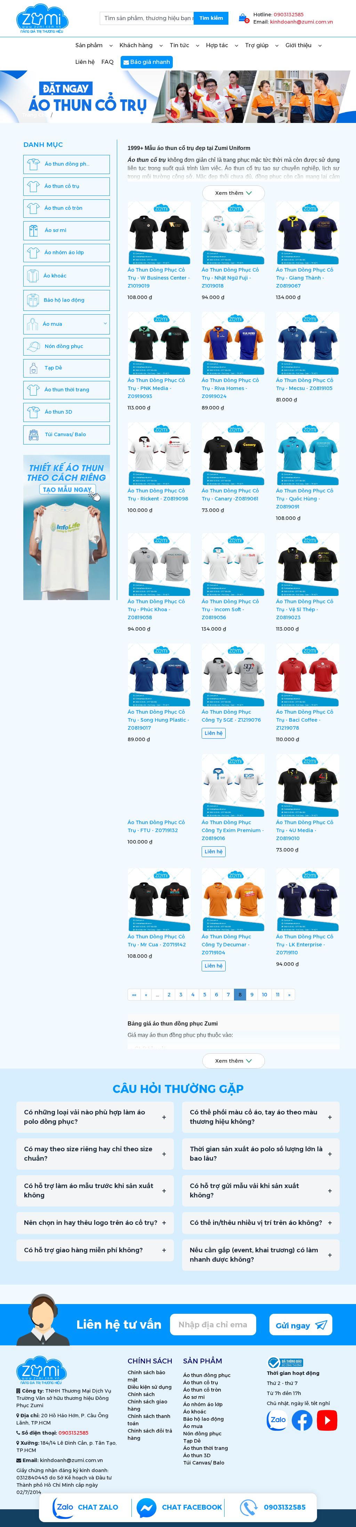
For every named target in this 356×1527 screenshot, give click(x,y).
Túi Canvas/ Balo (203, 1463)
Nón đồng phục (202, 1433)
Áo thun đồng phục (206, 1375)
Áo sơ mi (194, 1397)
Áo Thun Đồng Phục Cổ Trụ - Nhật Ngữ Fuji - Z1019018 (230, 278)
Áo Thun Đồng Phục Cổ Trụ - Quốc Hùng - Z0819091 (304, 499)
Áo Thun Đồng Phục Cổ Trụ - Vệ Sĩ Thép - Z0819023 (304, 609)
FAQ (108, 62)
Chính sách (141, 1394)
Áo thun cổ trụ (200, 1382)
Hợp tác (217, 45)
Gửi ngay (294, 1325)
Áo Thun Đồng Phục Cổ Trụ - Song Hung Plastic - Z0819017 (158, 720)
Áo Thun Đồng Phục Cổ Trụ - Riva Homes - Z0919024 (230, 388)
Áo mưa (193, 1426)
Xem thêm (229, 193)
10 (264, 994)
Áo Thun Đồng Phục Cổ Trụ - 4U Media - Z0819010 (304, 831)
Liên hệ (85, 62)
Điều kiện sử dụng (150, 1387)
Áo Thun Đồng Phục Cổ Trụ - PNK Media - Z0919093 (156, 388)
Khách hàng (137, 45)
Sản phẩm (89, 45)
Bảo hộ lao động (203, 1419)
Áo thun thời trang (205, 1448)
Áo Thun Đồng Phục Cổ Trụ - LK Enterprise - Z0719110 (304, 944)
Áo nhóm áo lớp (202, 1404)
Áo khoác (194, 1412)
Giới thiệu (299, 45)
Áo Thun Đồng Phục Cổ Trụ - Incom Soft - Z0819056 (230, 609)
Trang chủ (35, 115)
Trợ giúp (257, 45)
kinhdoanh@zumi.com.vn (301, 22)
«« (134, 994)
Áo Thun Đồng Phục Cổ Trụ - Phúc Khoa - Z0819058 (156, 609)
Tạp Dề (192, 1441)
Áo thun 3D (197, 1455)
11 (278, 994)
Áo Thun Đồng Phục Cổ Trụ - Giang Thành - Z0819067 (304, 278)
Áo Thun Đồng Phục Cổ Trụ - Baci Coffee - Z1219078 (304, 720)
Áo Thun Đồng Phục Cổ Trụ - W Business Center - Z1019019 (159, 278)
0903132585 (289, 14)
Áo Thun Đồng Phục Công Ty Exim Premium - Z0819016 (233, 831)
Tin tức (180, 45)
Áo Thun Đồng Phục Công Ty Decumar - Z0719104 (226, 944)
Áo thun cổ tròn (202, 1390)
